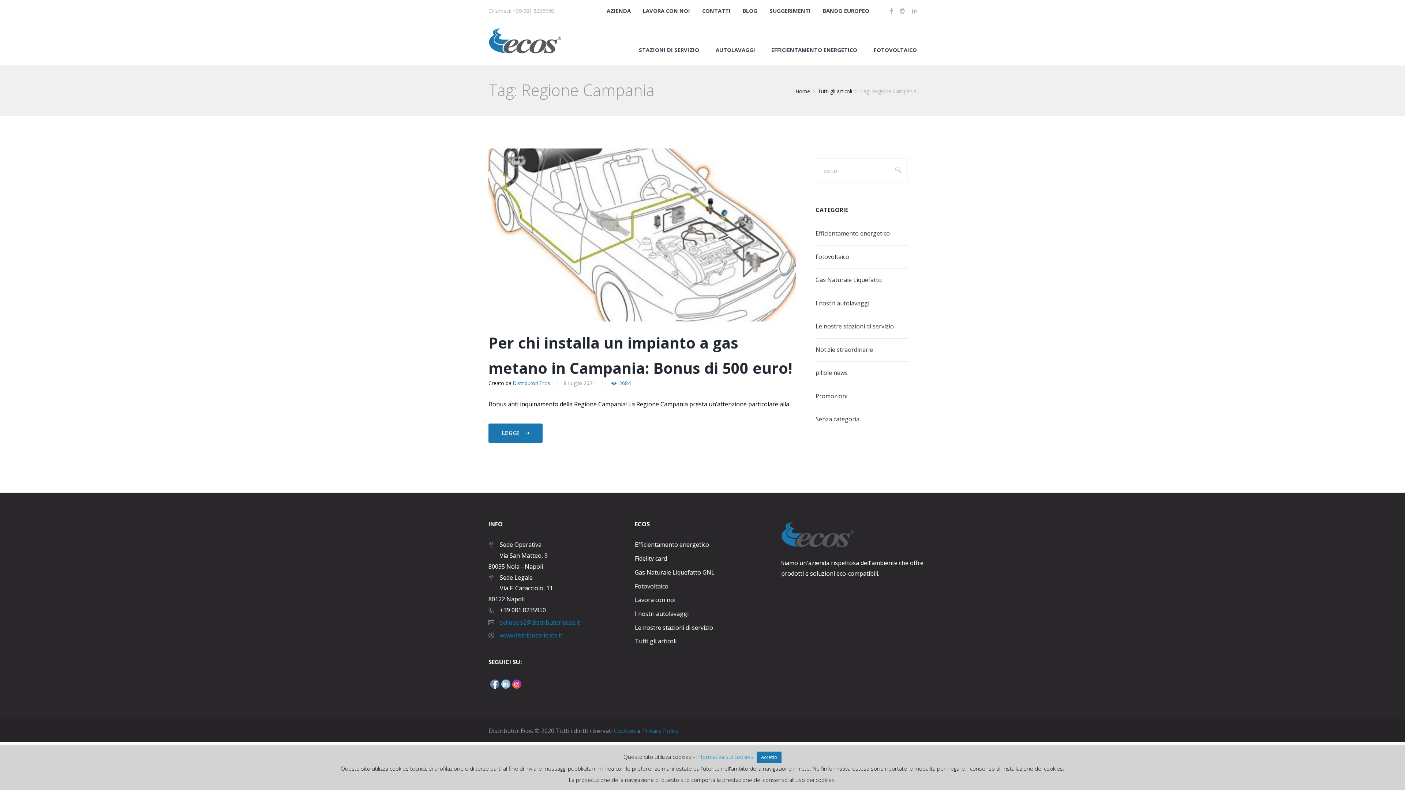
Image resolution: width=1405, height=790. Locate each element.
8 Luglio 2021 (579, 383)
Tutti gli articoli (835, 91)
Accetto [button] (769, 757)
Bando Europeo (846, 10)
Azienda (619, 10)
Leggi (510, 433)
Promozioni (831, 396)
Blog (750, 10)
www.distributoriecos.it (531, 635)
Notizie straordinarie (844, 350)
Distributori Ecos (531, 383)
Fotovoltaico (895, 49)
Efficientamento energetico (853, 233)
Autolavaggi (735, 49)
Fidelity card (651, 558)
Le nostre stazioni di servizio (855, 326)
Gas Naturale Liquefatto (849, 280)
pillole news (832, 373)
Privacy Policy (660, 731)
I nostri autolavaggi (842, 303)
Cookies (625, 731)
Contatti (716, 10)
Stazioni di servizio (669, 49)
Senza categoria (837, 419)
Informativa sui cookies (724, 756)
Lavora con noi (666, 10)
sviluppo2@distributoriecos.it (540, 622)
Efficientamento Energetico (814, 49)
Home (802, 91)
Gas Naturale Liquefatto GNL (675, 572)
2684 (625, 383)
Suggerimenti (790, 10)
